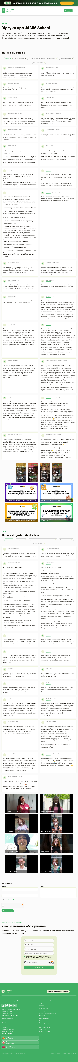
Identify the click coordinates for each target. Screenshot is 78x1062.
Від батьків (9, 58)
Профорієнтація (10, 1042)
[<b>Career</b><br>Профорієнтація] (3, 1042)
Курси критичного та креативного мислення (43, 58)
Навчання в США (10, 1047)
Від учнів (9, 540)
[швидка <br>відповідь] (66, 11)
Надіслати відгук (8, 911)
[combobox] (25, 949)
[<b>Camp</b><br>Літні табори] (3, 1037)
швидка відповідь (69, 11)
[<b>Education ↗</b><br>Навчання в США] (3, 1047)
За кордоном (21, 58)
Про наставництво (67, 58)
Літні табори (9, 1037)
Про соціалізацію (38, 62)
